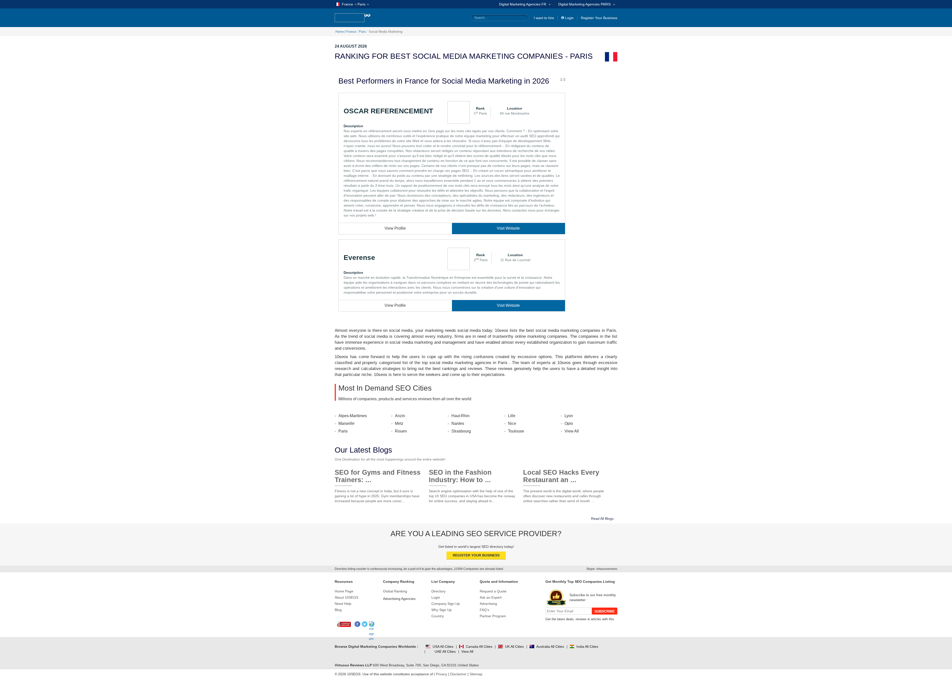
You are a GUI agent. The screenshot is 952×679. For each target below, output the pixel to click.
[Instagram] (372, 624)
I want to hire (544, 18)
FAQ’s (484, 610)
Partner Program (493, 616)
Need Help (343, 604)
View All (572, 431)
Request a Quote (493, 591)
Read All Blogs (602, 519)
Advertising (488, 604)
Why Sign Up (441, 610)
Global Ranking (395, 591)
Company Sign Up (445, 604)
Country (437, 616)
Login (569, 18)
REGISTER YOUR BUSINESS (476, 555)
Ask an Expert (491, 597)
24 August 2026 (351, 46)
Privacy (441, 674)
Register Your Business (599, 18)
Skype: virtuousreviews (601, 569)
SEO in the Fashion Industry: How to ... (460, 474)
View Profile (395, 228)
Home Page (344, 591)
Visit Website (508, 228)
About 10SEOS (346, 597)
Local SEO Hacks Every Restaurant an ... (561, 474)
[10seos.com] (349, 17)
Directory (438, 591)
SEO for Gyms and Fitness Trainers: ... (377, 474)
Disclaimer (458, 674)
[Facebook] (358, 624)
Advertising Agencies (399, 599)
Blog (338, 610)
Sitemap (476, 674)
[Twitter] (365, 624)
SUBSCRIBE (605, 611)
